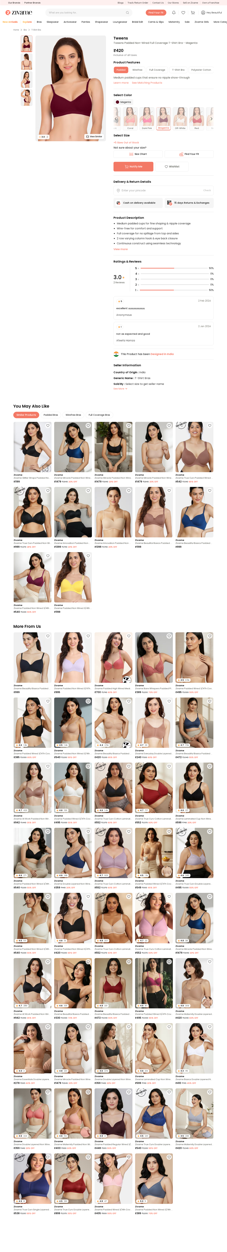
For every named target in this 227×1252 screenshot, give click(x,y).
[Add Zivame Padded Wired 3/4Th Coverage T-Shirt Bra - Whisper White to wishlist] (88, 766)
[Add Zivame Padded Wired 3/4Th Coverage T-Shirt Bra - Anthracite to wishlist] (48, 701)
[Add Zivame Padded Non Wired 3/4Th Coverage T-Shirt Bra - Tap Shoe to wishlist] (88, 896)
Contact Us (158, 2)
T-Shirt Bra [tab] (178, 70)
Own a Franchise (210, 2)
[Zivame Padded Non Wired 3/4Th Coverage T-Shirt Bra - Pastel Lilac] (73, 657)
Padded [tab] (121, 70)
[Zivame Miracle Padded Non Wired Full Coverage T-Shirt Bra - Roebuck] (154, 447)
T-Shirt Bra (36, 30)
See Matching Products (147, 83)
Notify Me (136, 166)
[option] (26, 44)
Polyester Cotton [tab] (201, 70)
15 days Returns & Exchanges (191, 202)
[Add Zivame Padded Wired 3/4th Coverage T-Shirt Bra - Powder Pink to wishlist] (128, 1157)
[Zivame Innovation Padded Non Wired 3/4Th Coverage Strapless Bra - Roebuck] (113, 512)
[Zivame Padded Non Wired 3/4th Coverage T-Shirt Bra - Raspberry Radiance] (33, 577)
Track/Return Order (138, 2)
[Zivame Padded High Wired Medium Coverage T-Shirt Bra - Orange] (113, 657)
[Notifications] (174, 13)
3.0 (43, 136)
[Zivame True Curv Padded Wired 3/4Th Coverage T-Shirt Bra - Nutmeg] (194, 447)
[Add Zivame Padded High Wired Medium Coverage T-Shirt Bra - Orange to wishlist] (128, 636)
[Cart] (193, 13)
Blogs (120, 2)
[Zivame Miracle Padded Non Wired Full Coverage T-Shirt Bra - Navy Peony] (73, 447)
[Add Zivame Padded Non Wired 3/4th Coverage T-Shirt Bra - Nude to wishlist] (88, 701)
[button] (127, 12)
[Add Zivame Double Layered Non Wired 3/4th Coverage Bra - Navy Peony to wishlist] (88, 831)
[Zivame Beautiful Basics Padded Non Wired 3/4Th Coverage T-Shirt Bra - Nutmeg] (154, 512)
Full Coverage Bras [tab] (99, 415)
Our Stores (173, 2)
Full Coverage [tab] (157, 70)
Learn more (121, 83)
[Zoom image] (70, 88)
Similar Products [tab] (26, 415)
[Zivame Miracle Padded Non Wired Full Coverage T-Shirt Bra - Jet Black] (113, 447)
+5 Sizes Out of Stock (126, 142)
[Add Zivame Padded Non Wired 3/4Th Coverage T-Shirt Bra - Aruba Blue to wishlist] (169, 1222)
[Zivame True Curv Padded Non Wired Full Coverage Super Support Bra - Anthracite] (33, 512)
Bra (25, 30)
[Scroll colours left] (117, 119)
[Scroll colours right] (210, 119)
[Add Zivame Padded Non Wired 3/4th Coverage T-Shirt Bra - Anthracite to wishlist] (48, 831)
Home (16, 30)
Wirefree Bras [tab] (73, 415)
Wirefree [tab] (137, 70)
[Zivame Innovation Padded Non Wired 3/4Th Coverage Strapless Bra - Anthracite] (73, 512)
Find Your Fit (192, 154)
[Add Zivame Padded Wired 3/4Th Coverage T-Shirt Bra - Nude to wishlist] (209, 636)
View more (121, 249)
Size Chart (141, 154)
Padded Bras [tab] (51, 415)
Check (207, 190)
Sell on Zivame (190, 2)
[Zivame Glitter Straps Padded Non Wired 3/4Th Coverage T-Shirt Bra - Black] (33, 447)
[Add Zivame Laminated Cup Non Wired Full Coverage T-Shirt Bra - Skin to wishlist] (169, 1026)
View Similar (96, 136)
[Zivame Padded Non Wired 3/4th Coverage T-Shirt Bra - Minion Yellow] (73, 577)
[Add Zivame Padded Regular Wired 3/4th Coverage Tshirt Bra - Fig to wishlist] (128, 1092)
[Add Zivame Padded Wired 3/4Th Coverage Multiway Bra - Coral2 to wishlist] (128, 1222)
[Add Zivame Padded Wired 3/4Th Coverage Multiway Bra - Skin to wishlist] (169, 831)
